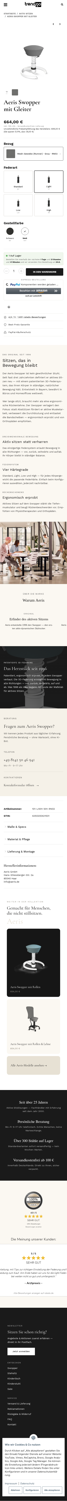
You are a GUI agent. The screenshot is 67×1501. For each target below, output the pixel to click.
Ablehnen (15, 1490)
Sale (9, 1389)
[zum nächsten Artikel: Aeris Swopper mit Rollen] (60, 24)
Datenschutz (27, 1483)
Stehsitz (12, 1373)
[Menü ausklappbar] (5, 4)
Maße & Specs (16, 826)
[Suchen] (61, 4)
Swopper (12, 1368)
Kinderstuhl (14, 1383)
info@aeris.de (11, 881)
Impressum (11, 1483)
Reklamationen (15, 1409)
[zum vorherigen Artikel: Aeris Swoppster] (53, 24)
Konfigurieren (32, 1490)
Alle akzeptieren (52, 1490)
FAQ (9, 1419)
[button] (33, 292)
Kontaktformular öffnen (21, 785)
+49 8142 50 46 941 (19, 759)
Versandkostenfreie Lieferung (30, 126)
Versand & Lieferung (18, 1403)
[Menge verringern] (6, 271)
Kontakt (11, 1424)
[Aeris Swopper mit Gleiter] (33, 57)
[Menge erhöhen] (21, 271)
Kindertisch (13, 1378)
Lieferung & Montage (21, 851)
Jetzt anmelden (21, 1351)
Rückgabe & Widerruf (19, 1414)
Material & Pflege (18, 839)
